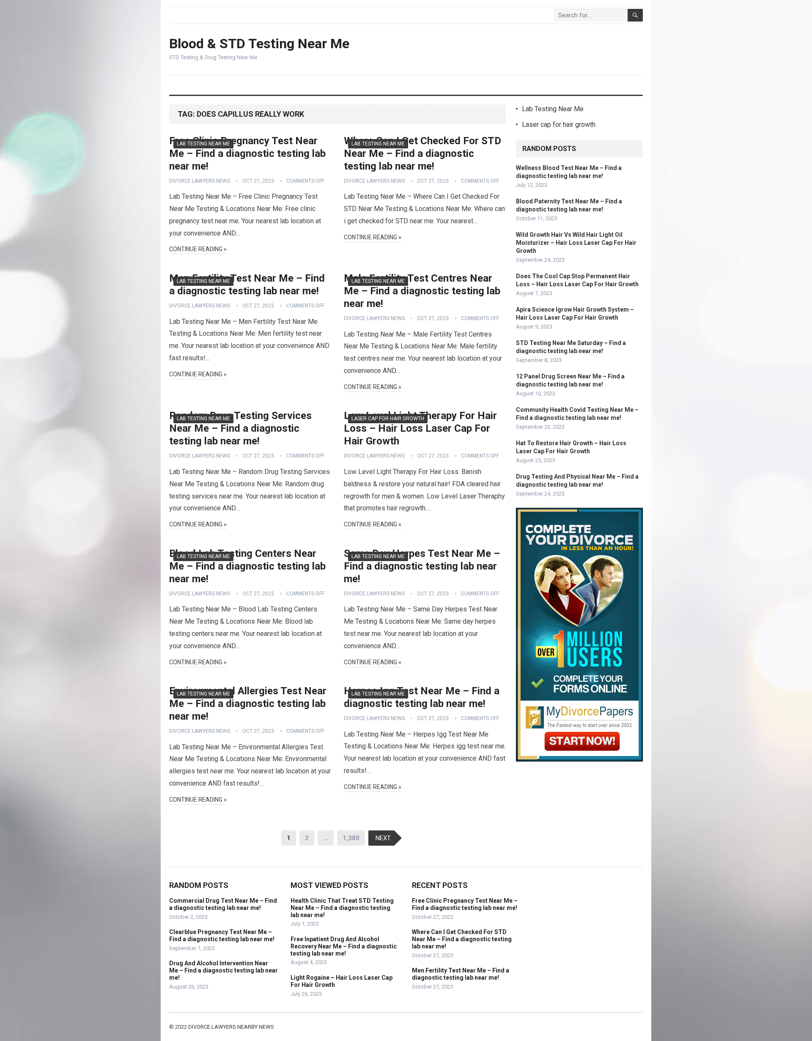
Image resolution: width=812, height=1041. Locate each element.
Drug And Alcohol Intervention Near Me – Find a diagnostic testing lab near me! (223, 970)
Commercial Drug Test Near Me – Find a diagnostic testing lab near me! (223, 904)
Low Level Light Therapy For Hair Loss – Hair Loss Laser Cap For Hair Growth (420, 428)
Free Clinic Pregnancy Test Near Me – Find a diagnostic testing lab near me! (247, 153)
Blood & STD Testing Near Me (259, 43)
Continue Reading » (198, 249)
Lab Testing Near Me (203, 144)
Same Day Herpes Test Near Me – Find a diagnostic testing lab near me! (422, 566)
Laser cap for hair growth (387, 419)
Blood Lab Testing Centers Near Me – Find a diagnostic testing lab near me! (247, 566)
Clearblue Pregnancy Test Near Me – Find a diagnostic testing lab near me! (221, 935)
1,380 (351, 838)
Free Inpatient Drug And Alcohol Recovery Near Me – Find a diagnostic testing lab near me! (344, 946)
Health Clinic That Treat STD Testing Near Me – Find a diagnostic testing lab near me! (342, 907)
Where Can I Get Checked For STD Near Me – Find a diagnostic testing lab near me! (422, 153)
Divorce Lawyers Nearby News (231, 1027)
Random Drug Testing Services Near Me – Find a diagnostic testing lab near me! (240, 428)
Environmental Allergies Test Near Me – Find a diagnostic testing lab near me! (247, 703)
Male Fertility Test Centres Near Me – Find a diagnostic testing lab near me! (422, 291)
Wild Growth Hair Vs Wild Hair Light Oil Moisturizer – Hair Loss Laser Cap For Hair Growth (576, 242)
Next (383, 838)
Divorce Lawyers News (199, 181)
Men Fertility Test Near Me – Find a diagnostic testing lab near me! (460, 974)
